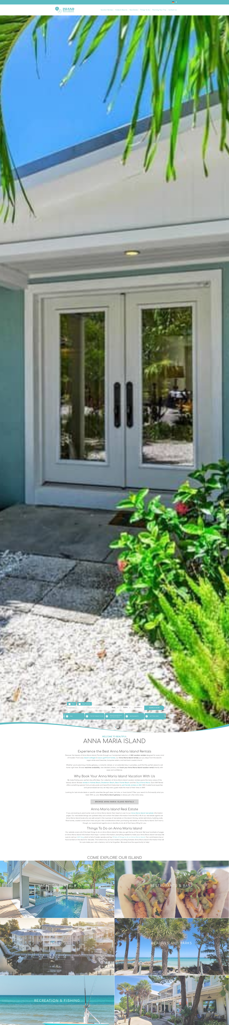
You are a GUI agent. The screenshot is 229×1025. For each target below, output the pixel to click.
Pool (73, 704)
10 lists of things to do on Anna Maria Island (129, 837)
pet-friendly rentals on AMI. (132, 785)
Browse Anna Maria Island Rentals (114, 802)
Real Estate (134, 10)
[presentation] (64, 716)
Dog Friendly (86, 704)
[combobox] (114, 708)
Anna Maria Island (64, 10)
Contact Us (172, 10)
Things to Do (145, 10)
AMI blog (80, 837)
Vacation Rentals (107, 10)
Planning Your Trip (159, 10)
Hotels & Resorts (121, 10)
